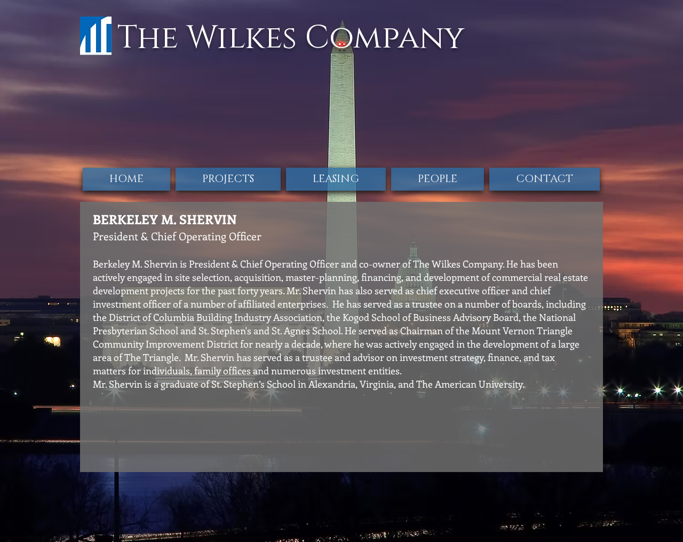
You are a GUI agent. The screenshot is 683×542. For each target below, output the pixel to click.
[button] (437, 179)
